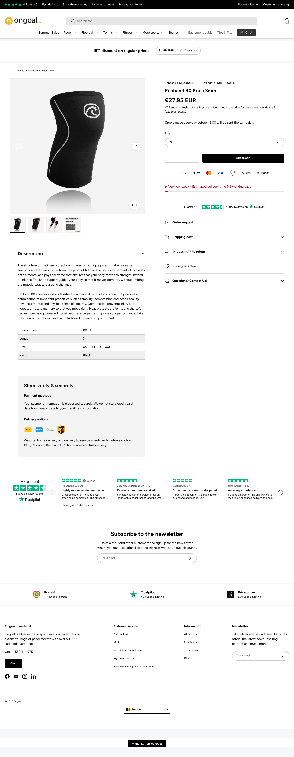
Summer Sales (48, 32)
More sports (150, 32)
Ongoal (18, 701)
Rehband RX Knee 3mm (41, 70)
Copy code (191, 50)
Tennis (108, 32)
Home (21, 70)
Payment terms (123, 658)
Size (167, 133)
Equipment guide (200, 32)
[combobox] (161, 21)
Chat (13, 663)
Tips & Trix (224, 32)
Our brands (191, 642)
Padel (68, 32)
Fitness (127, 32)
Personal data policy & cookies (133, 666)
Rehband (170, 83)
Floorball (87, 32)
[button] (286, 20)
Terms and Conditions (127, 650)
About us (190, 634)
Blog (187, 658)
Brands (174, 32)
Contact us (120, 634)
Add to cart (243, 158)
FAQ (115, 642)
